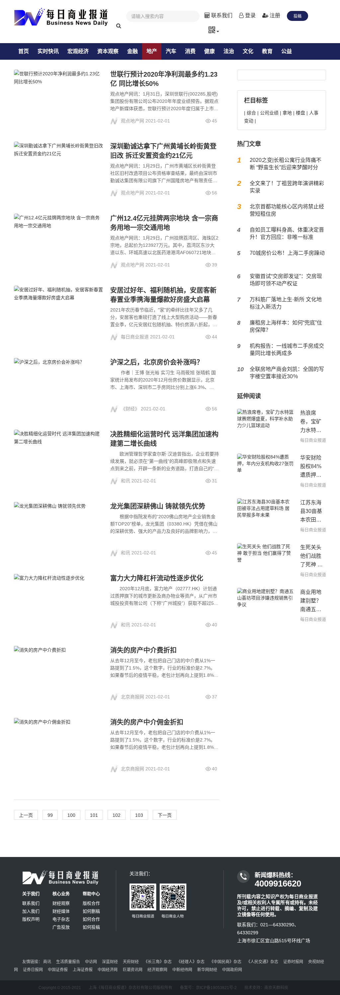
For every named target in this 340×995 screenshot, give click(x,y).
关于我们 (31, 893)
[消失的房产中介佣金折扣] (59, 745)
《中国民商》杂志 (225, 961)
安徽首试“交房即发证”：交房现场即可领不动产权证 (286, 279)
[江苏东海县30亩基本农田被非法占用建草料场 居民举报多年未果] (265, 515)
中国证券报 (58, 969)
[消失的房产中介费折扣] (59, 673)
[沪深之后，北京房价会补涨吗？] (59, 385)
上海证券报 (83, 969)
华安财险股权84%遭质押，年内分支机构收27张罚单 (311, 467)
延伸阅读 (249, 396)
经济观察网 (157, 969)
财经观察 (61, 903)
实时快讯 (48, 51)
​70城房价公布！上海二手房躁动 (287, 253)
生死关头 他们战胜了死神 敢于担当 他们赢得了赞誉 (311, 556)
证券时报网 (293, 961)
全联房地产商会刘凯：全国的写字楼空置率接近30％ (287, 372)
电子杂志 (61, 919)
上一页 (26, 815)
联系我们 (221, 15)
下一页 (165, 815)
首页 (23, 51)
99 (50, 815)
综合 (251, 112)
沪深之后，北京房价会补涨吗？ (156, 362)
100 (71, 815)
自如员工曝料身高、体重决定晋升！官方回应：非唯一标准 (287, 233)
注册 (274, 15)
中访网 (91, 961)
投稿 (297, 16)
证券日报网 (33, 969)
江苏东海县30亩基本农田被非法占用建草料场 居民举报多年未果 (311, 512)
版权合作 (91, 903)
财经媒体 (61, 911)
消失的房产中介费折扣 (143, 650)
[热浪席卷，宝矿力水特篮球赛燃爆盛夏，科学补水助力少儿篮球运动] (265, 426)
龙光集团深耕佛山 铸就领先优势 (157, 506)
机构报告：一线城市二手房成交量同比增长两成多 (287, 349)
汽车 (171, 51)
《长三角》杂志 (158, 961)
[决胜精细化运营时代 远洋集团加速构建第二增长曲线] (59, 457)
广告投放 (61, 927)
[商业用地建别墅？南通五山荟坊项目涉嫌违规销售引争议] (265, 605)
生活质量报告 (68, 961)
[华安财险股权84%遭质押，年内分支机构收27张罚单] (265, 471)
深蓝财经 (110, 961)
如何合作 (91, 919)
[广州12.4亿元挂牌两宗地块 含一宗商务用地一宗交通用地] (59, 241)
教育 (267, 51)
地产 (151, 51)
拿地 (287, 112)
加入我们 (31, 911)
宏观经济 (78, 51)
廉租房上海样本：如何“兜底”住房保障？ (286, 326)
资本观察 (108, 51)
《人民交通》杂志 (262, 961)
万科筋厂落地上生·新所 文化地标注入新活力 (286, 303)
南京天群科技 (276, 987)
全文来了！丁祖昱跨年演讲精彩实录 (287, 186)
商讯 (47, 961)
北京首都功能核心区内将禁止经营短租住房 (287, 210)
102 (117, 815)
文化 (248, 51)
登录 (250, 15)
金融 (132, 51)
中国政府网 (232, 969)
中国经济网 (108, 969)
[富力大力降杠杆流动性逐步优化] (59, 601)
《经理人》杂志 (191, 961)
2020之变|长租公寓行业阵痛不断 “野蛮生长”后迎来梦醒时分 (285, 163)
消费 (190, 51)
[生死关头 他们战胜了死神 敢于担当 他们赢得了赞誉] (265, 560)
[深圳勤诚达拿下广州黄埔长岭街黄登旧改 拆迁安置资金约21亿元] (59, 169)
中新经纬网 (182, 969)
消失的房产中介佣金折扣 (146, 722)
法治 (228, 51)
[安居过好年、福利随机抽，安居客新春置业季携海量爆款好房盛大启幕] (59, 313)
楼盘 (300, 112)
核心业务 (61, 893)
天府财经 (131, 961)
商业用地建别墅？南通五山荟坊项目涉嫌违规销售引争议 (310, 601)
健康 (209, 51)
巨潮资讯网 (132, 969)
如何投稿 (91, 927)
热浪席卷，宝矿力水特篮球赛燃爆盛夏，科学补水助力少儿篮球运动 (310, 422)
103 (139, 815)
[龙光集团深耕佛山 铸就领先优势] (59, 529)
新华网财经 (207, 969)
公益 (286, 51)
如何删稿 (91, 911)
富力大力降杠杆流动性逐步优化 (156, 578)
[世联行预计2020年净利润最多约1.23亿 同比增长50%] (59, 97)
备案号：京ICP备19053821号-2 (208, 987)
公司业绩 (269, 112)
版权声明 (31, 919)
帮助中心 (91, 893)
